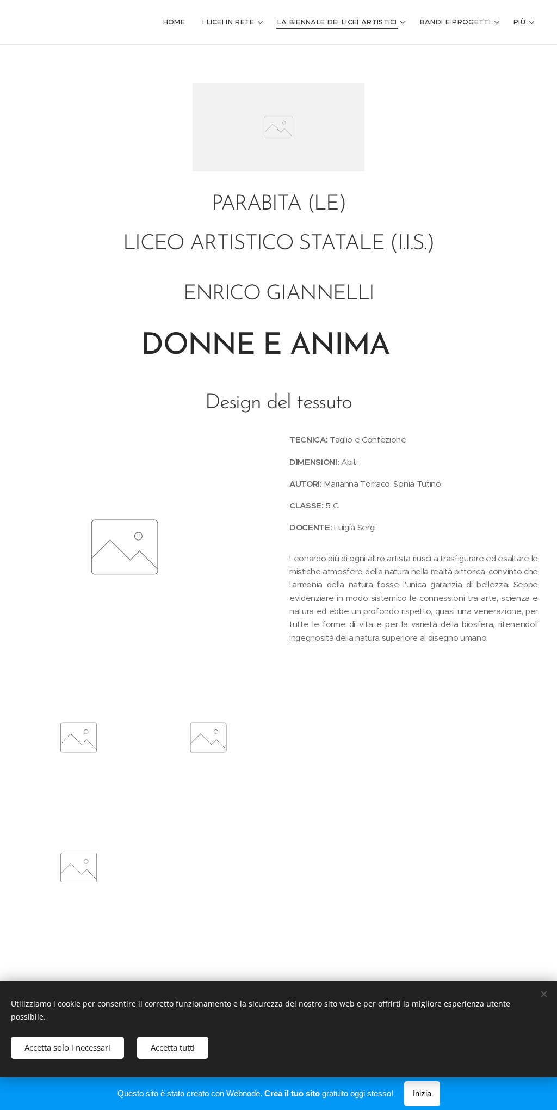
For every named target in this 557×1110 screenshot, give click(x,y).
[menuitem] (177, 22)
